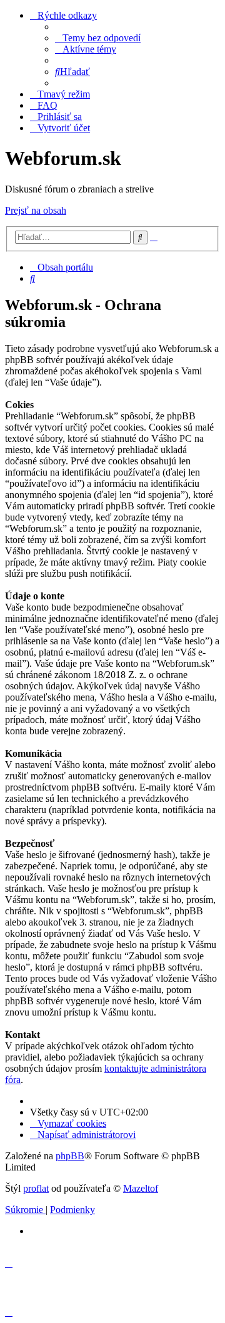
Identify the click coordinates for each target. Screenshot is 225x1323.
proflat (36, 1188)
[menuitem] (98, 37)
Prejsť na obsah (35, 210)
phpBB (70, 1156)
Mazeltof (140, 1188)
